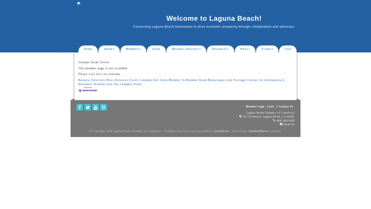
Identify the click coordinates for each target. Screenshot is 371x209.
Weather (100, 84)
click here (95, 74)
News (244, 49)
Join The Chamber (119, 84)
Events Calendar (140, 80)
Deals (156, 49)
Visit (287, 49)
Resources (219, 49)
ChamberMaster (258, 131)
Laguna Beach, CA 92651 (269, 116)
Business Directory (185, 49)
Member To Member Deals (188, 80)
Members (132, 49)
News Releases (117, 80)
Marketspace (217, 80)
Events (266, 49)
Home (88, 49)
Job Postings (236, 80)
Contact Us (255, 80)
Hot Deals (160, 80)
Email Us (289, 124)
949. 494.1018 (285, 120)
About (108, 49)
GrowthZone (221, 131)
